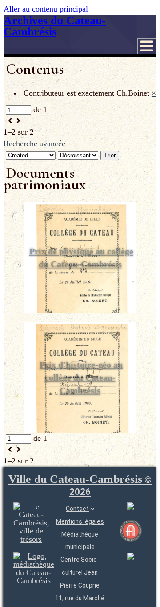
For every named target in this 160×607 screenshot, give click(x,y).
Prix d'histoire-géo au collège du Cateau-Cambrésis (81, 377)
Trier (110, 155)
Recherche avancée (34, 143)
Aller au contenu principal (46, 8)
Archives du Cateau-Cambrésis (55, 26)
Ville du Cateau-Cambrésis (80, 485)
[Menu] (146, 46)
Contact (77, 508)
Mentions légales (80, 521)
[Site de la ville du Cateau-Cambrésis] (31, 539)
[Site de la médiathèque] (33, 580)
